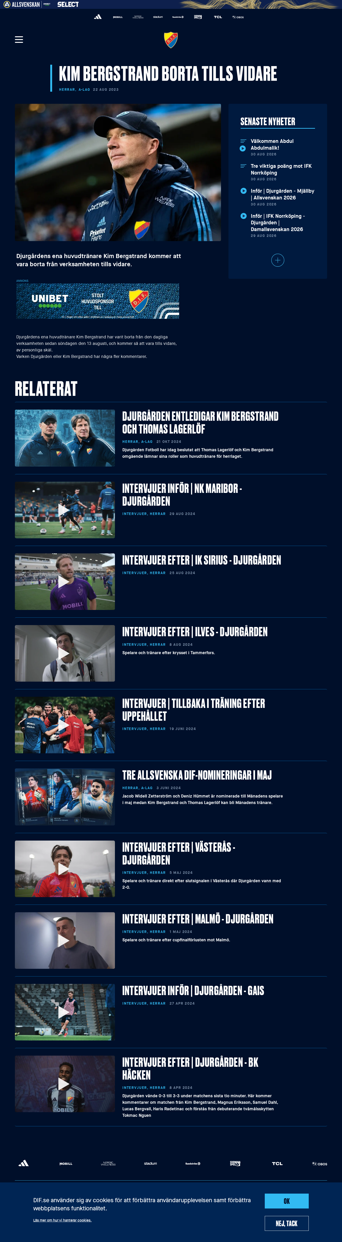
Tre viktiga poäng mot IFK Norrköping (281, 169)
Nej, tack (287, 1223)
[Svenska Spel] (198, 17)
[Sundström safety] (178, 17)
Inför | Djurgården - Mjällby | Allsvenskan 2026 (282, 194)
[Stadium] (158, 17)
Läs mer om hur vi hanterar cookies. (62, 1220)
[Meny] (19, 40)
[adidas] (98, 17)
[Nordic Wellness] (138, 17)
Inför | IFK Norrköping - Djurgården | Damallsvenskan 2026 (278, 223)
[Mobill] (118, 17)
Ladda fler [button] (277, 260)
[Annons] (97, 300)
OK (287, 1201)
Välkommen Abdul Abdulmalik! (272, 144)
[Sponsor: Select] (68, 3)
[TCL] (218, 17)
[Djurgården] (171, 40)
